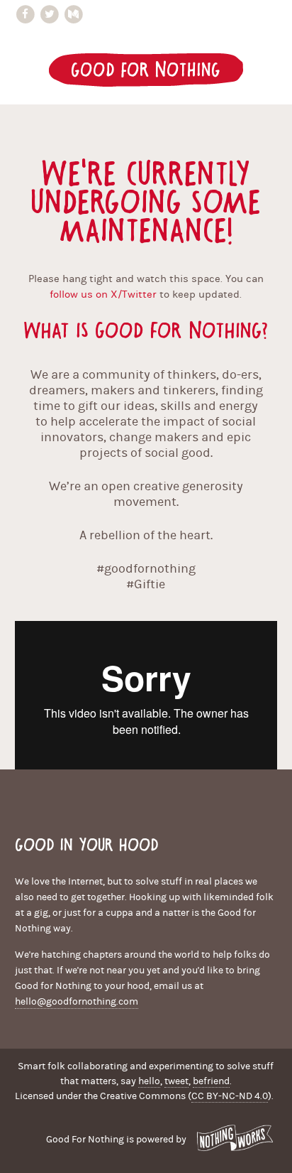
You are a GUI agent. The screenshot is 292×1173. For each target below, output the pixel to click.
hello (149, 1081)
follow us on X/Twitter (103, 294)
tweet (176, 1081)
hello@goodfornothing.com (76, 1001)
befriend (211, 1081)
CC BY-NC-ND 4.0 (229, 1096)
